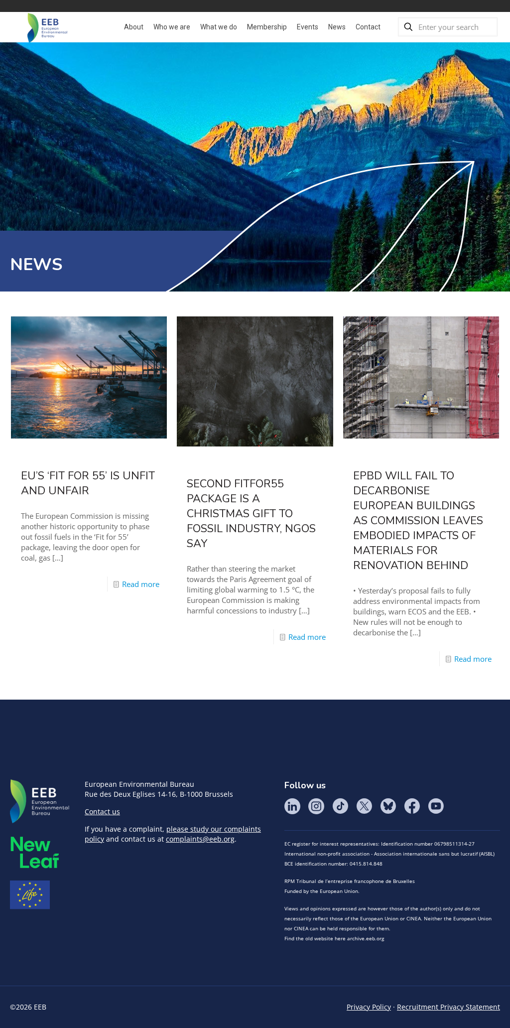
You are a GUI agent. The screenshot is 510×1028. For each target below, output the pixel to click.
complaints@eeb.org (200, 839)
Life (30, 895)
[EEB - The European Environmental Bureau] (47, 27)
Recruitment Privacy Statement (448, 1007)
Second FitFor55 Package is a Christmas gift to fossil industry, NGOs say (251, 513)
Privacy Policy (369, 1007)
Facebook (412, 806)
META (35, 852)
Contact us (102, 811)
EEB (40, 801)
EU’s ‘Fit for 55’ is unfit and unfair (88, 483)
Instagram (316, 806)
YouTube (436, 806)
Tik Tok (340, 806)
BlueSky (388, 806)
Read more (140, 584)
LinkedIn (292, 806)
